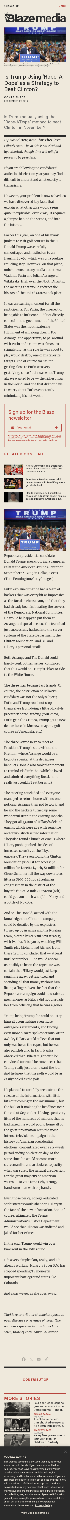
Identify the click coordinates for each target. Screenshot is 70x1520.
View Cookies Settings (35, 1513)
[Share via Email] (39, 1359)
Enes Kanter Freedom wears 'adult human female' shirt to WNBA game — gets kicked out (46, 482)
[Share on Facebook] (24, 1359)
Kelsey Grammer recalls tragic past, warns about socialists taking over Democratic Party (44, 469)
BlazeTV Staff (42, 1430)
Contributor (15, 97)
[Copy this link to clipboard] (47, 1359)
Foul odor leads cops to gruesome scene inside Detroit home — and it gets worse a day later (49, 1407)
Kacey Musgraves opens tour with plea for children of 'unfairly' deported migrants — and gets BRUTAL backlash (49, 1439)
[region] (35, 1483)
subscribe (11, 6)
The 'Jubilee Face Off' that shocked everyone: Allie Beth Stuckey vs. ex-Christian (50, 1423)
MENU (62, 6)
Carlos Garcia (42, 1414)
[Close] (65, 1452)
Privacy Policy (44, 436)
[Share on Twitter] (31, 1359)
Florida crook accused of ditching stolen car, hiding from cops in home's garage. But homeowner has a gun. (46, 496)
